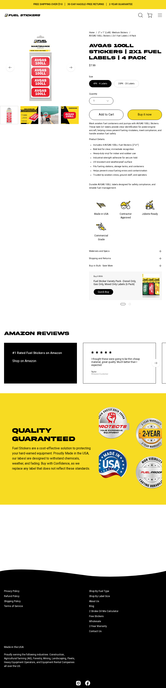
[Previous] (10, 67)
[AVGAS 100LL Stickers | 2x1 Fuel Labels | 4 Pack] (9, 115)
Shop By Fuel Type (99, 591)
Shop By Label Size (99, 596)
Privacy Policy (11, 591)
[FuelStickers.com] (22, 15)
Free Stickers (96, 616)
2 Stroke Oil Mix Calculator (103, 611)
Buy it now (145, 114)
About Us (94, 601)
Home (92, 32)
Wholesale (95, 621)
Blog (91, 606)
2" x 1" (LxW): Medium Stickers (113, 32)
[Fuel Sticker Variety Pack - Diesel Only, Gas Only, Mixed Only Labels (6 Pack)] (151, 286)
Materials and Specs (99, 251)
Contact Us (95, 631)
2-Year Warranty (98, 626)
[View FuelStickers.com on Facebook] (88, 683)
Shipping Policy (12, 601)
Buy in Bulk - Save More (101, 265)
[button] (140, 15)
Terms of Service (13, 606)
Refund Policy (11, 596)
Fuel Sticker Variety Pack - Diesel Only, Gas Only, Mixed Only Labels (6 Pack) (115, 283)
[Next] (71, 67)
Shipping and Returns (100, 258)
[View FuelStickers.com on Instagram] (78, 683)
